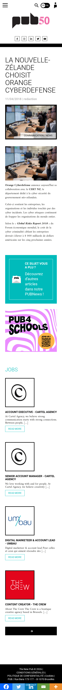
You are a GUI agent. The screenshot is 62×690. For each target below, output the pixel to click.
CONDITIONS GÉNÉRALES (31, 672)
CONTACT (31, 685)
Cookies (49, 676)
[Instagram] (24, 38)
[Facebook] (17, 38)
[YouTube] (44, 38)
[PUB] (31, 22)
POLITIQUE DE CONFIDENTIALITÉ (25, 676)
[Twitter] (37, 38)
